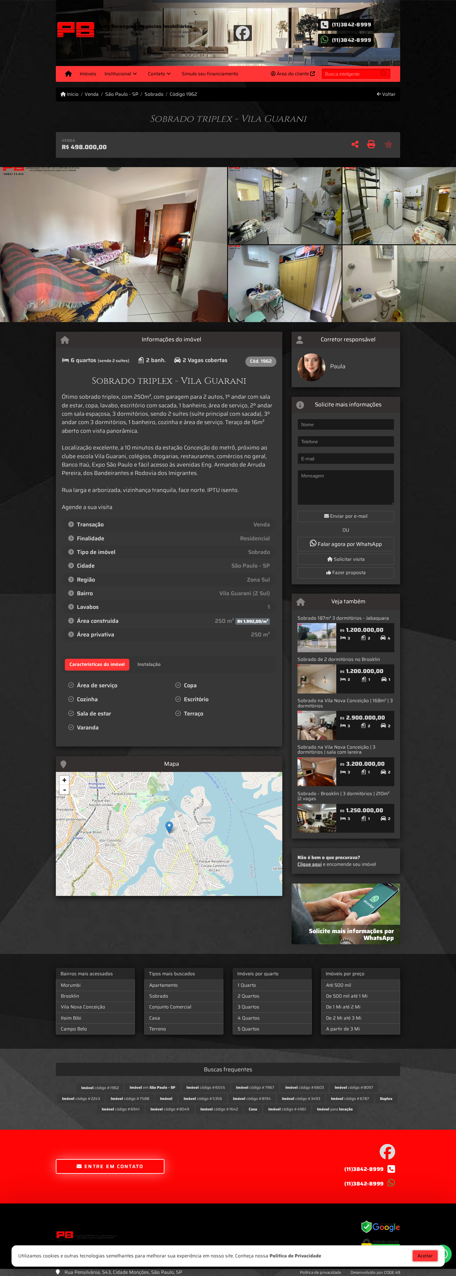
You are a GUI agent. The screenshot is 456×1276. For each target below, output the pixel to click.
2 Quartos (248, 996)
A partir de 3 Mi (343, 1029)
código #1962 (100, 1088)
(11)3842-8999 (351, 24)
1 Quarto (247, 985)
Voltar (388, 94)
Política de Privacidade (295, 1256)
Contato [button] (156, 74)
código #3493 (301, 1098)
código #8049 (169, 1109)
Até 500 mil (338, 985)
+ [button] (64, 780)
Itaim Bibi (71, 1018)
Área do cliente (292, 74)
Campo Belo (74, 1029)
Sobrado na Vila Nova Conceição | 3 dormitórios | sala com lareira (336, 749)
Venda (92, 94)
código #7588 (130, 1098)
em (152, 1087)
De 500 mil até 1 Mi (347, 996)
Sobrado (154, 94)
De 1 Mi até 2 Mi (343, 1007)
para (335, 1109)
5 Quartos (248, 1029)
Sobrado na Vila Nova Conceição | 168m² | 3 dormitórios (345, 703)
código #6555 (205, 1087)
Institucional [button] (118, 74)
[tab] (97, 665)
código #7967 (255, 1087)
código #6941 (121, 1109)
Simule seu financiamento (210, 74)
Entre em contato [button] (113, 1166)
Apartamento (163, 985)
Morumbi (71, 985)
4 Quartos (249, 1018)
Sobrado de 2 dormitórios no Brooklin (338, 659)
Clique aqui (309, 864)
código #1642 (219, 1109)
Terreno (157, 1029)
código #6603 (304, 1087)
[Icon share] (242, 32)
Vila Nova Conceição (83, 1007)
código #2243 (81, 1098)
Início (72, 94)
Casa (154, 1018)
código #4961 (287, 1109)
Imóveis (88, 74)
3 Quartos (248, 1007)
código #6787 (350, 1098)
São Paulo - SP (121, 94)
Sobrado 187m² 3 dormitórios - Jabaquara (343, 618)
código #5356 (203, 1098)
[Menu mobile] (68, 73)
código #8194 (252, 1098)
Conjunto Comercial (170, 1007)
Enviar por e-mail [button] (348, 516)
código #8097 (354, 1087)
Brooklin (70, 996)
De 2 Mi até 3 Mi (343, 1018)
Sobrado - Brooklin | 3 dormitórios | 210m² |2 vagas (343, 796)
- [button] (64, 789)
